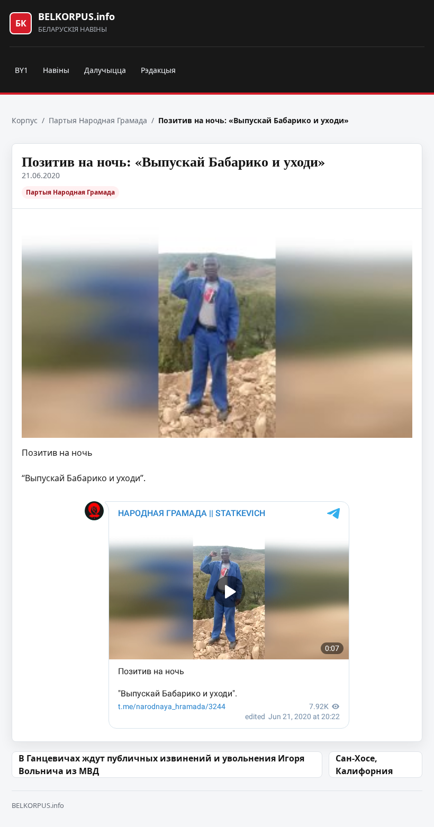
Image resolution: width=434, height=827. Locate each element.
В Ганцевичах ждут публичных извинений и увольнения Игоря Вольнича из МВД (161, 764)
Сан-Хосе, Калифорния (364, 764)
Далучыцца (105, 70)
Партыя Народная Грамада (98, 120)
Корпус (25, 120)
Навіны (56, 70)
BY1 (21, 70)
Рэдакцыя (158, 70)
